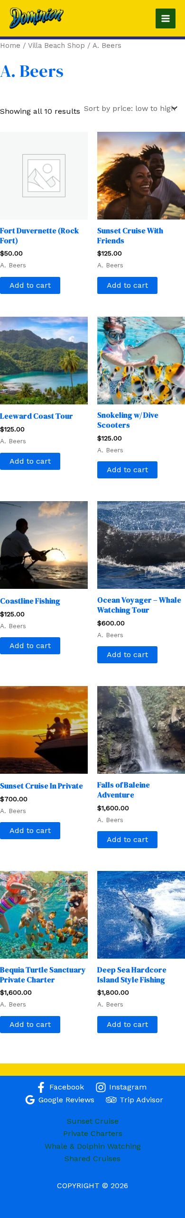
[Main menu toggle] (166, 18)
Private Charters (92, 1133)
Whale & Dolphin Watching (93, 1146)
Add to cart (30, 285)
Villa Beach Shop (56, 45)
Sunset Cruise (93, 1121)
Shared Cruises (92, 1158)
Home (10, 45)
